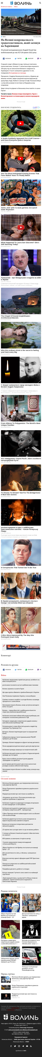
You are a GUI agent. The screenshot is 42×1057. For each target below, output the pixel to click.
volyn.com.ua (15, 1008)
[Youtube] (27, 1046)
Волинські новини (6, 6)
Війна (16, 6)
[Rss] (31, 1046)
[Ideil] (21, 1050)
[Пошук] (40, 3)
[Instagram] (19, 1046)
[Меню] (2, 3)
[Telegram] (23, 1046)
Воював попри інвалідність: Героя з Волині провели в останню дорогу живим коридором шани (20, 96)
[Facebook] (11, 1046)
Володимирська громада (17, 73)
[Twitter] (15, 1046)
